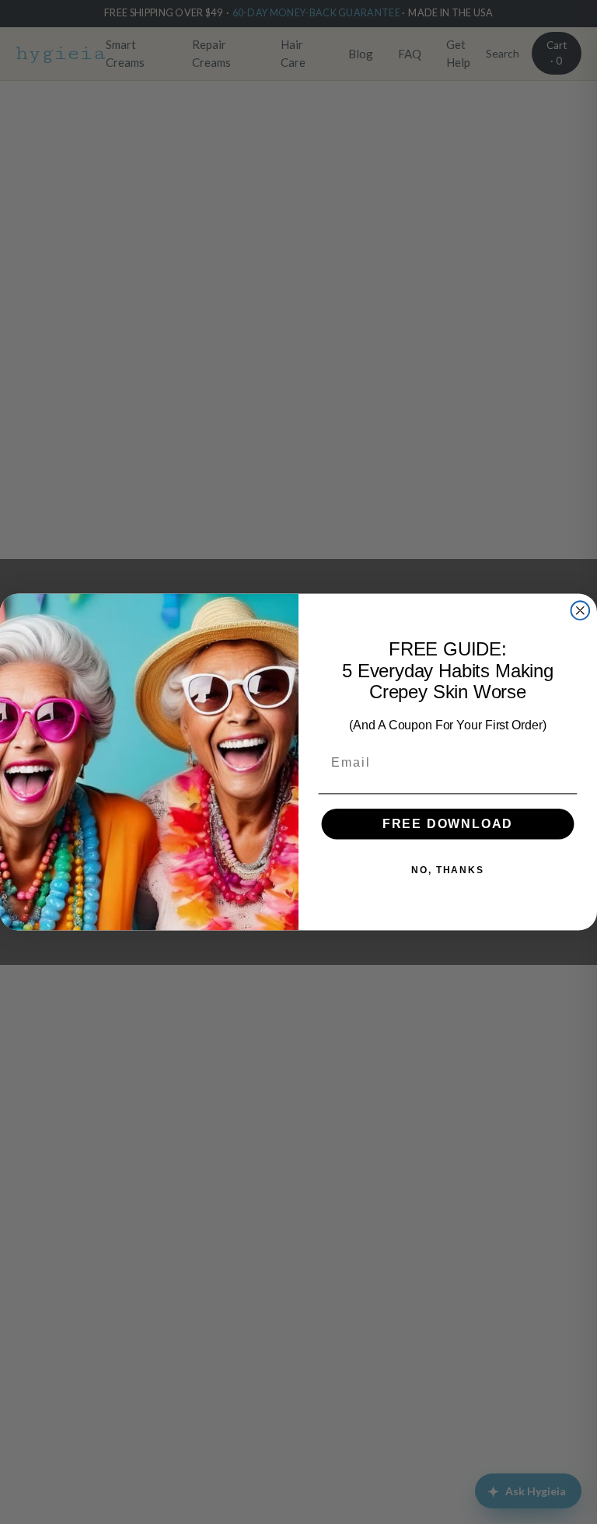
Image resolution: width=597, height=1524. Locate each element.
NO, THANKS (447, 870)
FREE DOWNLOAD (447, 823)
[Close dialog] (580, 610)
